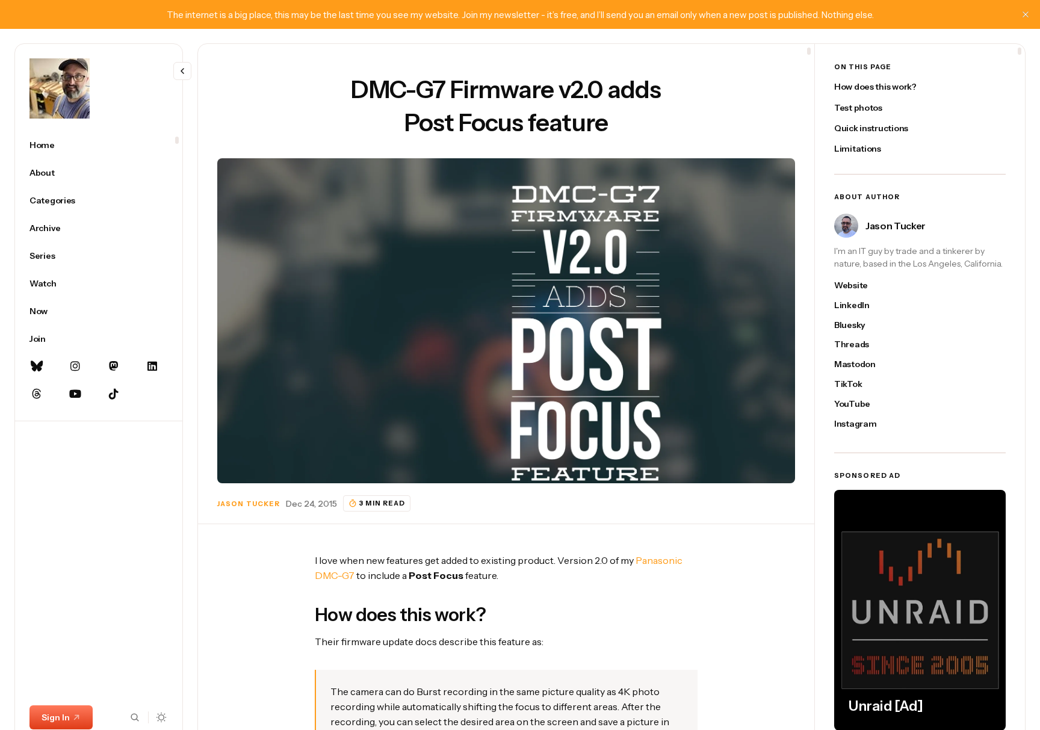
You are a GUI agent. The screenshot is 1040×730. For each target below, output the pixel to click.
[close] (1025, 14)
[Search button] (135, 717)
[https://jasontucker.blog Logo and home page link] (59, 88)
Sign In (56, 717)
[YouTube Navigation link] (75, 394)
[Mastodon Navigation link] (113, 366)
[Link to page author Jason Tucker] (846, 226)
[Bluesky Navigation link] (36, 366)
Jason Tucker (248, 504)
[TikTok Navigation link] (113, 394)
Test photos (858, 107)
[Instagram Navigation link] (75, 366)
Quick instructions (871, 128)
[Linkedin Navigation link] (152, 366)
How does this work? (875, 86)
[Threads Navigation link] (36, 394)
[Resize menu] (182, 71)
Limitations (857, 148)
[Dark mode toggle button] (161, 717)
